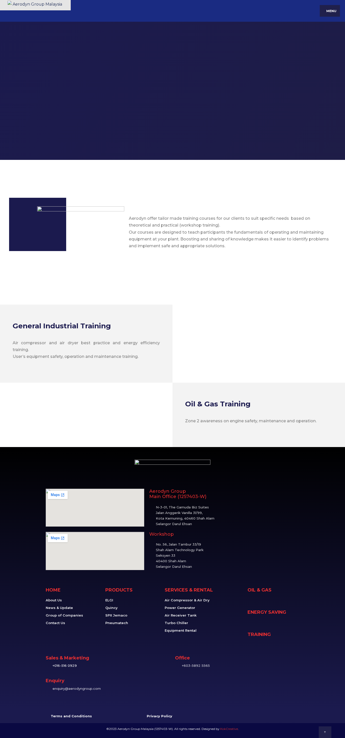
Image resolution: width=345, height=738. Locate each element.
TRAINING (259, 634)
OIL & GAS (260, 590)
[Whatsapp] (293, 716)
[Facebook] (268, 716)
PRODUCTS (119, 590)
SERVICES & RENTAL (189, 590)
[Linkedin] (280, 716)
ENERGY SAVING (267, 612)
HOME (53, 590)
